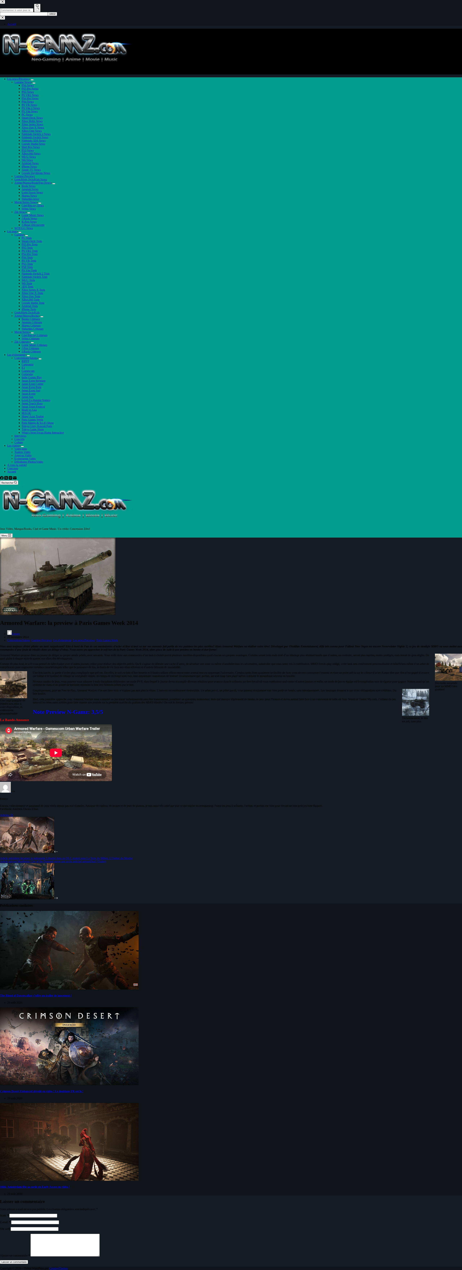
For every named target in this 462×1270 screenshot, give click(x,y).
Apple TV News (31, 169)
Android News (30, 163)
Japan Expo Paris (31, 387)
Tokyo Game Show (33, 429)
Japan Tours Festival (33, 406)
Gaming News (22, 82)
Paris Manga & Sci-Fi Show (38, 422)
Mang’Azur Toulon (33, 416)
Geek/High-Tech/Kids (27, 312)
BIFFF (25, 361)
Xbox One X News (33, 127)
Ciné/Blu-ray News (33, 205)
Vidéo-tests (20, 448)
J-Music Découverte (33, 224)
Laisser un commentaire (14, 1262)
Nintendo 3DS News (34, 140)
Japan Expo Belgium (33, 380)
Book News (28, 185)
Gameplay (27, 374)
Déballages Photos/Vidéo (28, 461)
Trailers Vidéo (22, 452)
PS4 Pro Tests (30, 254)
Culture (18, 442)
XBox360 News (31, 153)
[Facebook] (2, 478)
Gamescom (28, 370)
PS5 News (28, 91)
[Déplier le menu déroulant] (32, 79)
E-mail (5, 1222)
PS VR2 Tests (30, 250)
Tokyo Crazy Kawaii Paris (37, 426)
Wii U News (29, 156)
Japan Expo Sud (31, 390)
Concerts (19, 439)
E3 (23, 367)
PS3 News (28, 150)
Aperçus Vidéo (23, 455)
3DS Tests (27, 286)
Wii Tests (27, 283)
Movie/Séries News (25, 202)
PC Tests (27, 237)
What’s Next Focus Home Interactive (43, 432)
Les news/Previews (18, 78)
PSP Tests (27, 267)
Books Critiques (31, 319)
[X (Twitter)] (6, 478)
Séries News (29, 208)
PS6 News (28, 85)
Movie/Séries (21, 331)
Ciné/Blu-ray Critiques (34, 335)
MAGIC (26, 413)
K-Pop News (29, 221)
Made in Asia (29, 409)
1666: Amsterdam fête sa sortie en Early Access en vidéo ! (35, 1186)
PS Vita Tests (29, 270)
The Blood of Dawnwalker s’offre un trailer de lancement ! (36, 995)
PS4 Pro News (30, 98)
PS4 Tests (27, 257)
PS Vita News (30, 111)
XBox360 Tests (31, 299)
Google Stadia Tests (33, 302)
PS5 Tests (27, 247)
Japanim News (30, 189)
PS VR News (29, 104)
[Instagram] (11, 478)
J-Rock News (29, 218)
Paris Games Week (32, 419)
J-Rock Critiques (31, 351)
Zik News (20, 211)
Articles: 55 (6, 815)
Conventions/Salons (25, 357)
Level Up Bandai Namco (36, 400)
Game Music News (33, 215)
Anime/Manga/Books (26, 315)
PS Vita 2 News (31, 108)
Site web (5, 1228)
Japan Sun (27, 396)
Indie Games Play (32, 377)
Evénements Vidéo (25, 458)
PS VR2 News (30, 95)
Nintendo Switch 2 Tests (36, 273)
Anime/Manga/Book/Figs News (32, 182)
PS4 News (28, 101)
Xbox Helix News (32, 121)
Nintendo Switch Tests (34, 276)
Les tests (12, 231)
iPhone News (29, 166)
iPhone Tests (29, 309)
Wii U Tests (28, 280)
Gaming (19, 234)
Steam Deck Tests (32, 241)
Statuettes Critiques (32, 328)
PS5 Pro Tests (30, 244)
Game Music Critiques (34, 344)
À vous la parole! (17, 465)
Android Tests (30, 306)
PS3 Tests (27, 263)
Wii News (27, 160)
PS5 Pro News (30, 88)
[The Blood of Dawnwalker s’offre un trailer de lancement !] (69, 988)
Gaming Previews (24, 176)
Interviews (20, 435)
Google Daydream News (36, 173)
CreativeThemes (58, 1268)
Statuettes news (30, 198)
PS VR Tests (29, 260)
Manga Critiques (31, 325)
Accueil (11, 471)
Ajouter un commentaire (15, 1255)
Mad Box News (31, 147)
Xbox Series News (32, 124)
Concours (12, 468)
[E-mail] (15, 478)
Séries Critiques (31, 338)
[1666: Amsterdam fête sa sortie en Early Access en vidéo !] (69, 1179)
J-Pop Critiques (30, 348)
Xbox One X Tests (32, 293)
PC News (27, 114)
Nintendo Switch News (35, 137)
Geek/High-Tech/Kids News (30, 179)
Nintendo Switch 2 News (36, 134)
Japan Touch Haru (32, 403)
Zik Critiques (21, 341)
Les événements (16, 354)
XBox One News (32, 130)
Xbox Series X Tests (33, 289)
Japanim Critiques (32, 322)
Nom (4, 1215)
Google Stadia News (33, 143)
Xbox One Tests (31, 296)
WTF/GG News (23, 228)
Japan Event (29, 393)
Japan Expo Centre (32, 383)
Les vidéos (13, 445)
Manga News (29, 195)
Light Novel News (32, 192)
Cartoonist (27, 364)
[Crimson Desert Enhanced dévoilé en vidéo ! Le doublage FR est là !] (69, 1084)
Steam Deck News (32, 117)
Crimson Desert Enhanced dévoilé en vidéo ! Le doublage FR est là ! (41, 1091)
